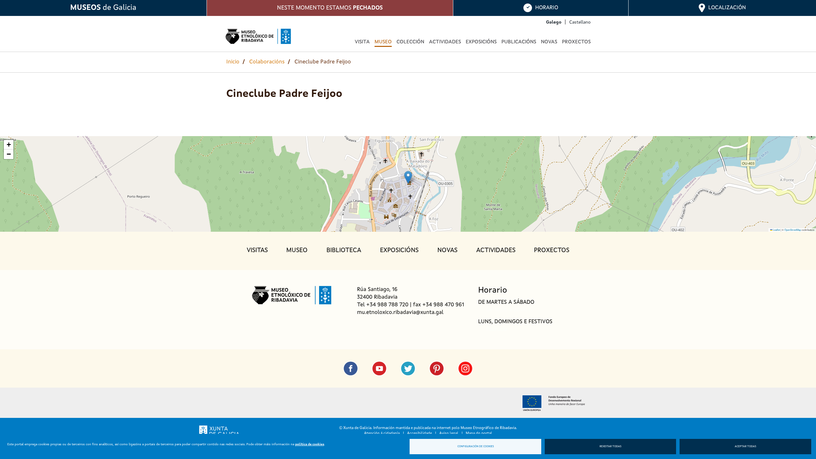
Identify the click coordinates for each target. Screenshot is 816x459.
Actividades (445, 42)
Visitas (257, 250)
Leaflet (776, 229)
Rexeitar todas (610, 446)
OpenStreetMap (792, 229)
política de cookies (309, 444)
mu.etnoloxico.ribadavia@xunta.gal (400, 312)
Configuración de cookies (475, 446)
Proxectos (576, 42)
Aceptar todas (745, 446)
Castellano (580, 22)
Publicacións (518, 42)
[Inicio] (258, 36)
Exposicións (481, 42)
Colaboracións (267, 62)
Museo (297, 250)
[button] (408, 177)
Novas (549, 42)
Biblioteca (343, 250)
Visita (362, 42)
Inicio (232, 62)
